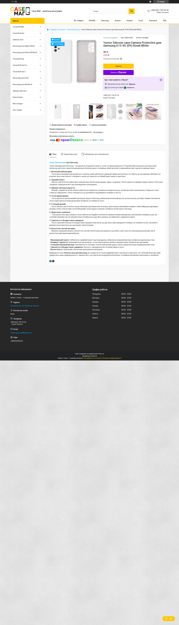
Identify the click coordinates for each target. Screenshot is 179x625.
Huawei (129, 21)
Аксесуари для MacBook (22, 84)
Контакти (153, 21)
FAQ (164, 21)
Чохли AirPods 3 (19, 72)
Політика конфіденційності (112, 358)
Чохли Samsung (73, 30)
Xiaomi (118, 21)
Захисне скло (18, 40)
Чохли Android (18, 33)
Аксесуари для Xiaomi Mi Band (25, 52)
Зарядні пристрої (20, 91)
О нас (141, 21)
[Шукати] (132, 11)
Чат (170, 619)
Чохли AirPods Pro (20, 65)
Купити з (114, 72)
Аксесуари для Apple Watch (24, 46)
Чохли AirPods (18, 59)
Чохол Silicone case (57, 162)
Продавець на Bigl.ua (89, 356)
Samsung (105, 21)
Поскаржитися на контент (93, 358)
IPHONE (92, 21)
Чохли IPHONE (18, 27)
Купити (118, 66)
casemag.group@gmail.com (21, 333)
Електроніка (18, 97)
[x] (53, 261)
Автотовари (18, 104)
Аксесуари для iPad (20, 78)
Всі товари (78, 21)
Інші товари (17, 110)
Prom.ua (101, 354)
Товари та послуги (57, 30)
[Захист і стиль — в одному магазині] (20, 11)
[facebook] (50, 261)
